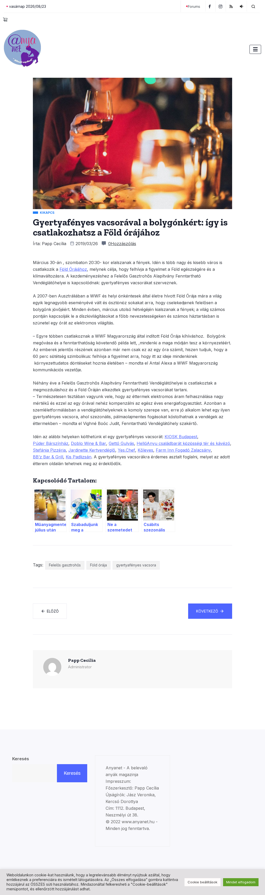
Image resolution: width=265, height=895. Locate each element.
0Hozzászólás (122, 243)
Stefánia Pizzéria (49, 450)
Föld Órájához (73, 269)
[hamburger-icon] (255, 49)
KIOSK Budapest (181, 436)
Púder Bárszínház (50, 443)
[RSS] (231, 6)
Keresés (20, 758)
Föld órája (98, 565)
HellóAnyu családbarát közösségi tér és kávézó (183, 443)
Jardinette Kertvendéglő (91, 450)
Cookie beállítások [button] (202, 882)
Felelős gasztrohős (65, 565)
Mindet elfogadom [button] (240, 882)
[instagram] (221, 6)
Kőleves (145, 450)
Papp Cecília (54, 243)
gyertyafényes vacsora (136, 565)
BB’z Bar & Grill (48, 456)
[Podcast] (242, 6)
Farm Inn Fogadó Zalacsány (183, 450)
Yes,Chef (126, 450)
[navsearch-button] (253, 6)
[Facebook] (210, 6)
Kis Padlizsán (78, 456)
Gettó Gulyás (121, 443)
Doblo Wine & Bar (88, 443)
